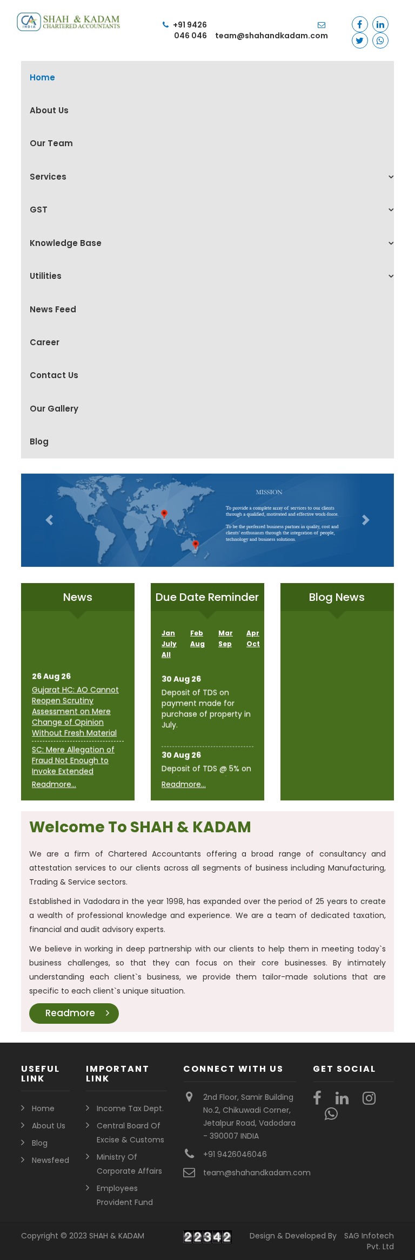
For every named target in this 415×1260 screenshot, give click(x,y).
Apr (252, 633)
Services (48, 176)
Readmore (70, 1012)
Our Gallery (54, 408)
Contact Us (54, 375)
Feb (196, 633)
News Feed (53, 309)
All (166, 654)
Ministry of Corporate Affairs (129, 1164)
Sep (225, 643)
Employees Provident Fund (125, 1195)
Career (44, 342)
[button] (49, 520)
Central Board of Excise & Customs (130, 1132)
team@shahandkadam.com (271, 35)
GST (39, 209)
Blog (39, 441)
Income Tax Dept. (130, 1108)
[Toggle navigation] (32, 42)
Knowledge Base (66, 243)
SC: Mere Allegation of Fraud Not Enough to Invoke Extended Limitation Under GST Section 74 (73, 767)
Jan (168, 633)
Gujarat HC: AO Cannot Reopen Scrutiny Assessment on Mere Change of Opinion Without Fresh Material (75, 707)
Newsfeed (50, 1160)
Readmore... (54, 784)
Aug (197, 643)
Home (42, 77)
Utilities (46, 276)
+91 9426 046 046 (189, 30)
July (169, 643)
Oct (253, 643)
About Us (49, 110)
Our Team (51, 143)
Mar (225, 633)
